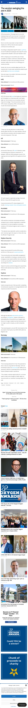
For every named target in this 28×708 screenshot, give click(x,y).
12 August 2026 (4, 607)
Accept (14, 696)
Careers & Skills (7, 5)
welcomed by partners (17, 315)
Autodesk (6, 383)
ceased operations (18, 252)
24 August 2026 (4, 430)
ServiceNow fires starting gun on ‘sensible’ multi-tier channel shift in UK (12, 605)
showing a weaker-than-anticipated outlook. (15, 205)
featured (11, 383)
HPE (18, 383)
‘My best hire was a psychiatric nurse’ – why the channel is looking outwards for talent (14, 453)
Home (2, 5)
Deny (14, 699)
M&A (3, 526)
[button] (26, 685)
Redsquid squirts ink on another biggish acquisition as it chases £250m (12, 530)
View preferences (14, 703)
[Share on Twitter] (20, 31)
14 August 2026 (4, 556)
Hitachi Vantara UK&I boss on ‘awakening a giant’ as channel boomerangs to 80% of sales (13, 479)
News (3, 501)
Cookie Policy (13, 706)
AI (2, 576)
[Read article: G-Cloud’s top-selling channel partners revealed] (14, 418)
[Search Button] (26, 2)
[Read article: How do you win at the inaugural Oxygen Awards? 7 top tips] (14, 493)
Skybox (22, 383)
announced (15, 367)
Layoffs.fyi (23, 50)
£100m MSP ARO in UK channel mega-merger (13, 555)
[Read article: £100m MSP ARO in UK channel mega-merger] (14, 544)
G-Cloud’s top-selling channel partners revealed (14, 428)
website (11, 262)
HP (15, 383)
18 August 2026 (4, 481)
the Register (10, 317)
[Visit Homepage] (14, 2)
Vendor (3, 475)
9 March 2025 (14, 13)
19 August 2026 (4, 456)
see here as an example (13, 71)
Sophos (3, 385)
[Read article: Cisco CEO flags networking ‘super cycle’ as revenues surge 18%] (14, 568)
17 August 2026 (4, 507)
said (13, 96)
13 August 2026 (4, 582)
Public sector (5, 426)
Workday (8, 385)
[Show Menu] (1, 2)
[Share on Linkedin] (7, 31)
